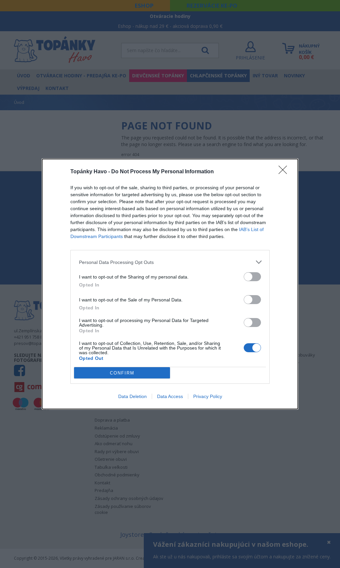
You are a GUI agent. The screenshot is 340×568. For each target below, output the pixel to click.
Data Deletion (132, 396)
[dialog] (170, 284)
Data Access (170, 396)
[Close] (285, 172)
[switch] (252, 276)
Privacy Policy (207, 396)
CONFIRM (122, 372)
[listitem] (170, 262)
